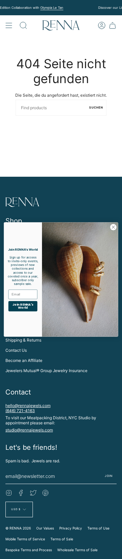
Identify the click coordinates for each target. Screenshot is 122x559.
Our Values (45, 528)
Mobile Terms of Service (25, 539)
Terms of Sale (61, 539)
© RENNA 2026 (18, 528)
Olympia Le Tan (51, 7)
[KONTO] (102, 25)
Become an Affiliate (23, 360)
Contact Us (16, 350)
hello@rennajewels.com (27, 405)
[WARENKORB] (112, 25)
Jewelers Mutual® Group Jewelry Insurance (46, 370)
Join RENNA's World (23, 306)
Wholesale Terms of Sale (77, 550)
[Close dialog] (113, 227)
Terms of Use (98, 528)
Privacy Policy (70, 528)
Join (109, 476)
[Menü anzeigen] (9, 25)
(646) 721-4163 (20, 410)
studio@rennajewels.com (29, 429)
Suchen (96, 107)
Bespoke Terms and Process (28, 550)
